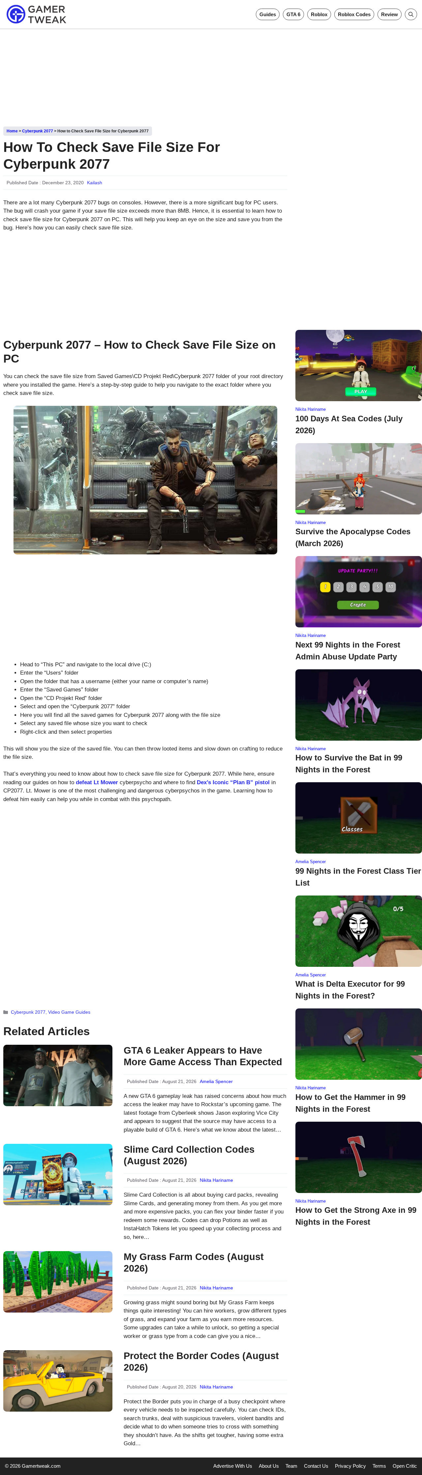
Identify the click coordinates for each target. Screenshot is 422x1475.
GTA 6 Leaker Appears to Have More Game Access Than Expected (203, 1056)
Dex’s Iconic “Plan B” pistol (233, 782)
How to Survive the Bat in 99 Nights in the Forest (348, 763)
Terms (379, 1466)
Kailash (94, 182)
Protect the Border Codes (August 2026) (201, 1362)
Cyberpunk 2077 (37, 131)
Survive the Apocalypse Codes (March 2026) (352, 537)
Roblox (319, 14)
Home (12, 131)
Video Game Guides (69, 1012)
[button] (411, 14)
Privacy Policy (350, 1466)
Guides (267, 14)
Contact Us (316, 1466)
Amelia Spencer (216, 1081)
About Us (269, 1466)
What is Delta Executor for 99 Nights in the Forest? (350, 989)
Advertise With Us (232, 1466)
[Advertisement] (211, 75)
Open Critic (405, 1466)
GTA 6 (293, 14)
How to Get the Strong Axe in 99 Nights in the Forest (355, 1216)
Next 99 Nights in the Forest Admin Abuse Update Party (347, 650)
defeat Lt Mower (97, 782)
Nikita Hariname (216, 1180)
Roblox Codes (354, 14)
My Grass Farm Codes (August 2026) (194, 1262)
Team (291, 1466)
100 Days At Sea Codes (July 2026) (349, 424)
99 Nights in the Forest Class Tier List (358, 876)
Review (389, 14)
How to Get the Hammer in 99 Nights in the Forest (350, 1103)
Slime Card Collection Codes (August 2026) (189, 1155)
